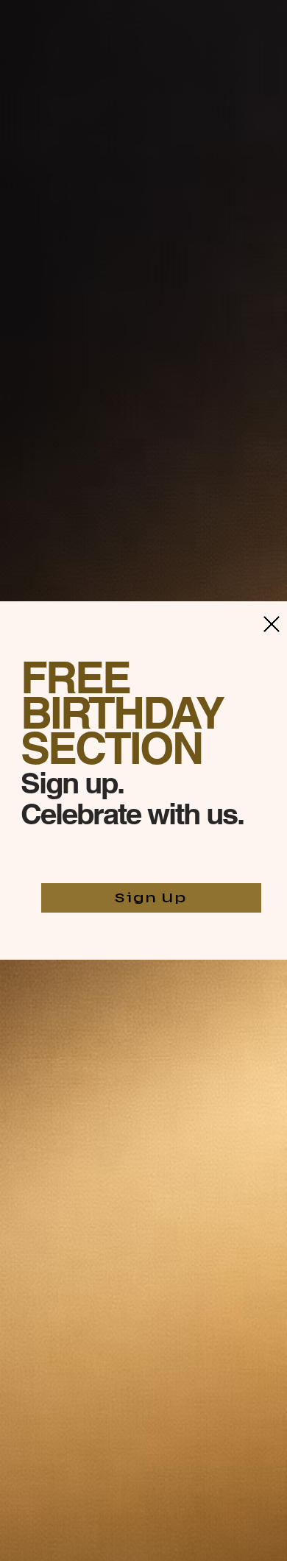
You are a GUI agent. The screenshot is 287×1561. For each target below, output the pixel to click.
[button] (271, 624)
